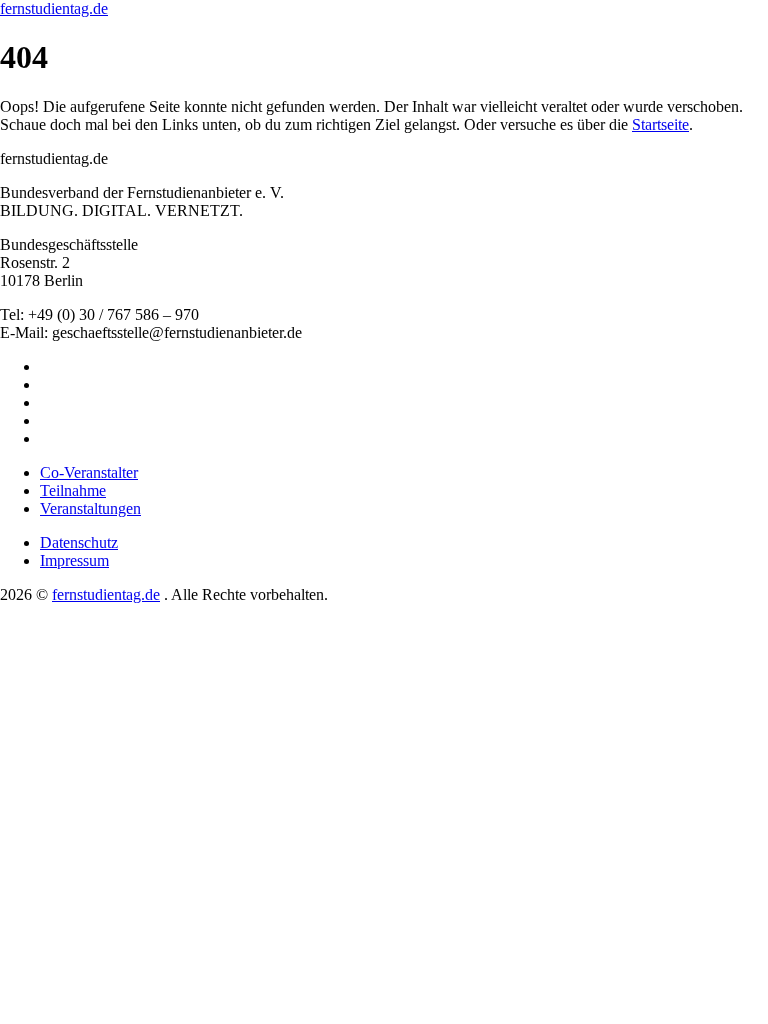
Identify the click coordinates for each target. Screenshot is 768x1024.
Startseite (660, 124)
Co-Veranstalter (89, 472)
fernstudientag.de (54, 8)
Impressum (74, 560)
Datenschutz (79, 542)
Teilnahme (73, 490)
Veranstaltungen (90, 508)
